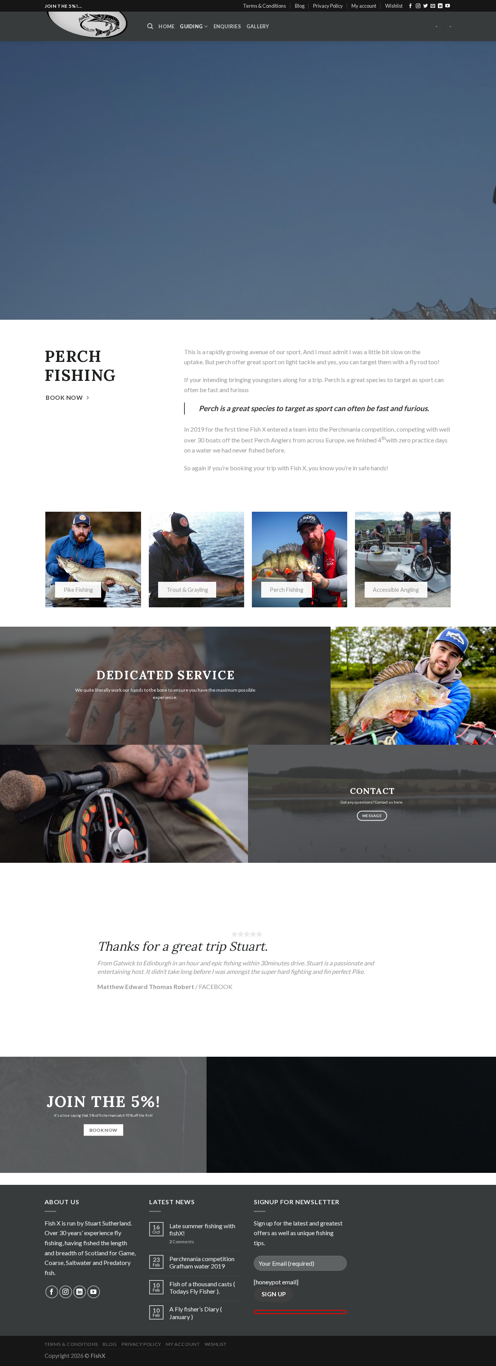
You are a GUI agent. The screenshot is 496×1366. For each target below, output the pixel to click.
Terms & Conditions (264, 6)
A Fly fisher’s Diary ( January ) (195, 1312)
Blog (300, 6)
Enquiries (227, 26)
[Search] (150, 26)
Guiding (191, 26)
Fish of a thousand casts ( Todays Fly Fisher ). (202, 1287)
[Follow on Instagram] (418, 6)
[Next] (476, 960)
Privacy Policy (328, 6)
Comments (181, 1241)
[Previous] (20, 960)
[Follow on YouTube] (447, 6)
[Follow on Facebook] (410, 6)
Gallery (257, 26)
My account (363, 6)
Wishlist (394, 6)
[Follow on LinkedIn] (440, 6)
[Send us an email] (433, 6)
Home (166, 26)
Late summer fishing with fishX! (202, 1229)
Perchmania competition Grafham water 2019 (201, 1262)
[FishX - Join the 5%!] (90, 26)
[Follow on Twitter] (425, 6)
